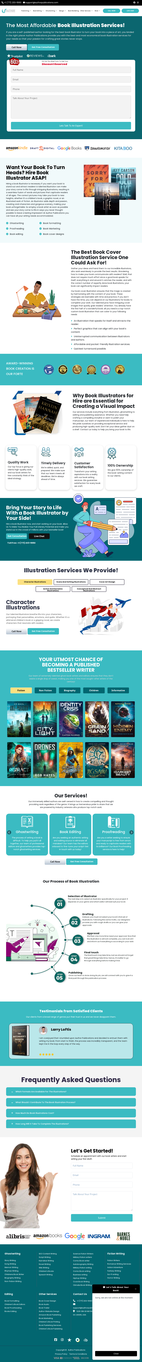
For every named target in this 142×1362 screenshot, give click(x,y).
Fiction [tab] (21, 690)
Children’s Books (46, 1271)
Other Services (85, 11)
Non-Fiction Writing (13, 1281)
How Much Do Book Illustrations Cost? (35, 1113)
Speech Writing (46, 1274)
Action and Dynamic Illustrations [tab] (53, 590)
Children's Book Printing (49, 1321)
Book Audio (44, 1304)
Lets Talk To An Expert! (71, 125)
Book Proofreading (13, 1307)
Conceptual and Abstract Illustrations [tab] (89, 590)
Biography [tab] (69, 690)
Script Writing (45, 1257)
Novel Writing (45, 1264)
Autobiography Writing (83, 1264)
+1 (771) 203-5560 (12, 2)
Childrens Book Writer (14, 1274)
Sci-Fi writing (113, 1274)
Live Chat (130, 11)
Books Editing (11, 1311)
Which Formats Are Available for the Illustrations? (41, 1091)
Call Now (111, 11)
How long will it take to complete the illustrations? (42, 1123)
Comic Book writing (81, 1271)
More (96, 11)
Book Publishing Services (50, 1325)
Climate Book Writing (82, 1285)
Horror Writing (113, 1278)
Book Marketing (73, 11)
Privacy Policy (61, 1354)
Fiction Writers (113, 1260)
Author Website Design (49, 1311)
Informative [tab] (118, 690)
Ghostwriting (50, 11)
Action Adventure (115, 1267)
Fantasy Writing (114, 1271)
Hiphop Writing (79, 1278)
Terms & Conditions (78, 1354)
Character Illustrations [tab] (35, 582)
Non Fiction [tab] (45, 690)
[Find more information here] (116, 1322)
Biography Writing (13, 1278)
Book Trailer (44, 1307)
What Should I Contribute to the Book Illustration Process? (45, 1102)
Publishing (25, 11)
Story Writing (10, 1260)
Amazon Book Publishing (50, 1314)
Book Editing (37, 11)
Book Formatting (12, 1301)
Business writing (80, 1274)
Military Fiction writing (82, 1267)
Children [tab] (94, 690)
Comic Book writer (81, 1260)
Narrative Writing (46, 1260)
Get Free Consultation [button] (43, 47)
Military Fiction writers (82, 1257)
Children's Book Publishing (50, 1328)
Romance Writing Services (119, 1264)
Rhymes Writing (11, 1271)
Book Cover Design (47, 1301)
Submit (102, 1217)
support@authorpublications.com (42, 2)
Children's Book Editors (15, 1304)
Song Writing (10, 1264)
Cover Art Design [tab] (107, 582)
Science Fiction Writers (83, 1253)
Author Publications (76, 1350)
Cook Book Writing (81, 1281)
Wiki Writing (44, 1267)
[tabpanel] (71, 1041)
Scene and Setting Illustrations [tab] (71, 582)
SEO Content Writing (48, 1253)
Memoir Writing (11, 1267)
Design (61, 11)
